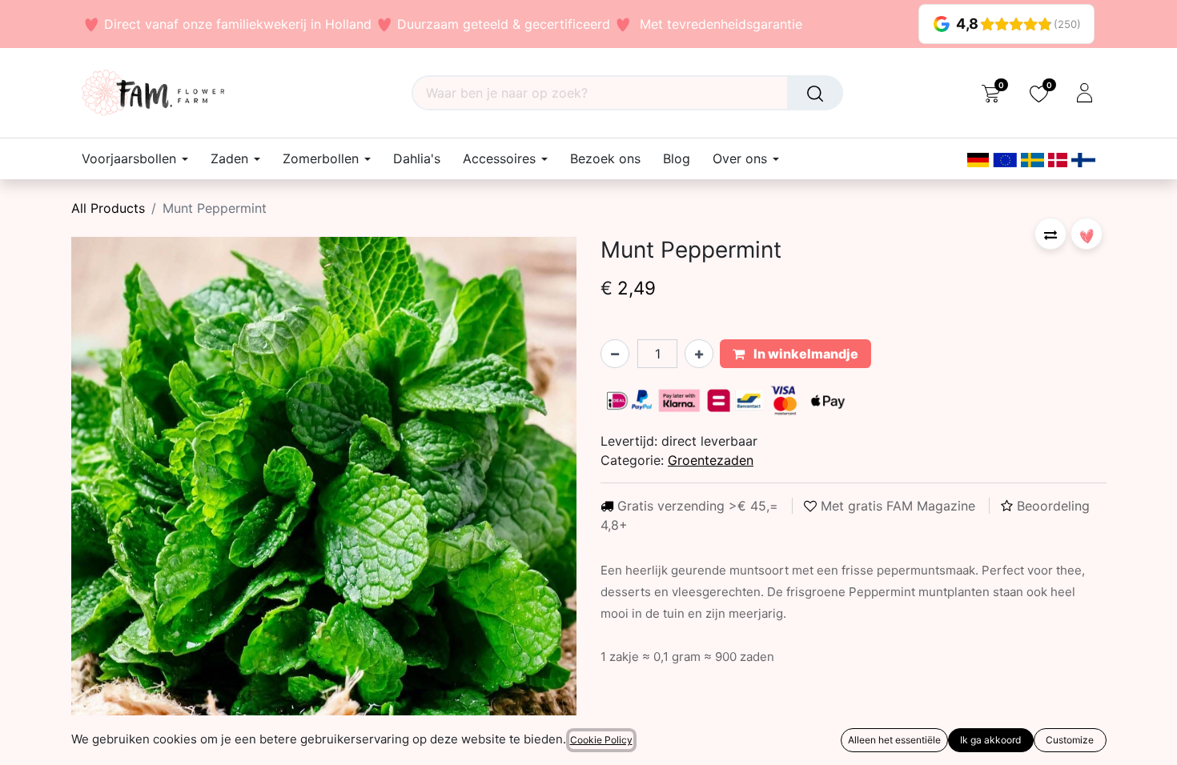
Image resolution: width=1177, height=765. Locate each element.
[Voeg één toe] (699, 353)
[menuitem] (417, 158)
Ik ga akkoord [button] (990, 740)
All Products (108, 208)
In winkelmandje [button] (804, 354)
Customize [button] (1070, 740)
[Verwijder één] (615, 353)
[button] (1050, 234)
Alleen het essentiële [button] (894, 740)
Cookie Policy (601, 740)
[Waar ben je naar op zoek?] (815, 93)
